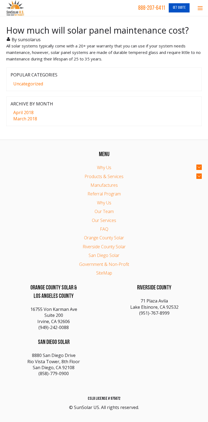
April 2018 (23, 112)
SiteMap (104, 273)
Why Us (104, 167)
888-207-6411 (151, 8)
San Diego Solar (104, 255)
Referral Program (104, 194)
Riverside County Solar (104, 247)
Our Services (104, 220)
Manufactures (104, 185)
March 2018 (25, 119)
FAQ (104, 229)
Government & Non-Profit (104, 264)
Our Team (104, 211)
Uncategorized (28, 84)
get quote (179, 8)
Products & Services (103, 176)
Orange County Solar (104, 238)
